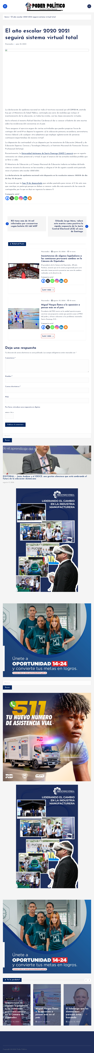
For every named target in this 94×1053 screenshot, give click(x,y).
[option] (16, 1005)
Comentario (10, 358)
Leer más (47, 290)
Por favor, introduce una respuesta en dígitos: (22, 407)
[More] (30, 198)
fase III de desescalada (32, 183)
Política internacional (43, 999)
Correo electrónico (12, 386)
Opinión (69, 996)
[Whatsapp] (16, 198)
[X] (12, 198)
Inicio (6, 17)
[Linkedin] (25, 198)
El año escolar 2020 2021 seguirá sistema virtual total (33, 17)
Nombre (8, 376)
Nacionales (9, 44)
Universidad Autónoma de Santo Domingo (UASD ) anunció (47, 153)
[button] (86, 980)
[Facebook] (7, 198)
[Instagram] (21, 198)
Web (6, 397)
